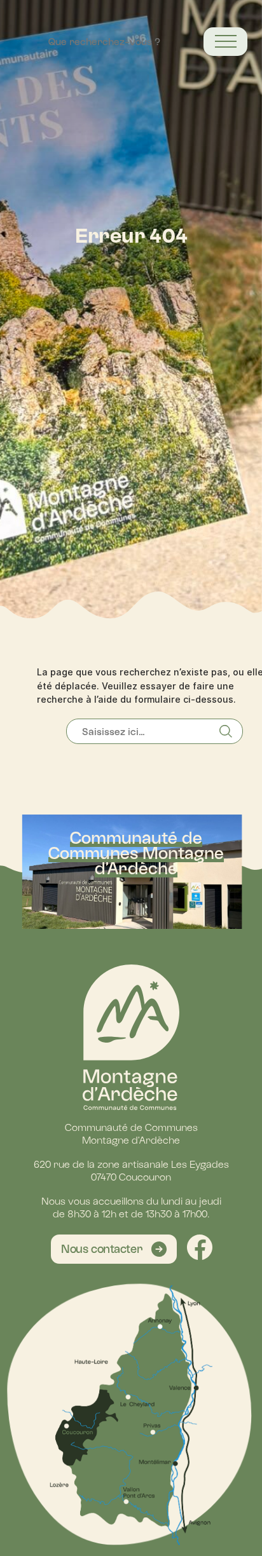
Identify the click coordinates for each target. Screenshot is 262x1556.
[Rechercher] (230, 731)
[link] (114, 1249)
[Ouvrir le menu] (225, 41)
